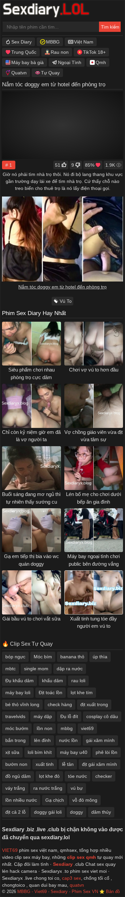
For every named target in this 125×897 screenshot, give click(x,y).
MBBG (53, 41)
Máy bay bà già (27, 62)
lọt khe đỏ (49, 776)
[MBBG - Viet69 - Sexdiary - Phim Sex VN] (51, 11)
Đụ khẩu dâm (19, 680)
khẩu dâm (52, 680)
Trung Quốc (23, 52)
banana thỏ (72, 656)
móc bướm (16, 728)
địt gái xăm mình (99, 764)
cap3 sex (71, 878)
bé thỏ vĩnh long (22, 704)
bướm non (16, 764)
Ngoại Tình (69, 62)
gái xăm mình (100, 740)
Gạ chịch (54, 800)
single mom (36, 668)
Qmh (101, 62)
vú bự (77, 788)
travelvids (15, 716)
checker (103, 776)
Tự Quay (50, 72)
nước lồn (68, 740)
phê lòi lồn (106, 752)
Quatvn (19, 72)
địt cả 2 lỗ (15, 812)
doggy (76, 812)
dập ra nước (70, 668)
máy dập (43, 716)
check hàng (60, 704)
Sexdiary (63, 864)
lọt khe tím (82, 692)
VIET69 (10, 850)
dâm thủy (101, 812)
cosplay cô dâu (102, 716)
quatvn (77, 885)
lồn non (44, 728)
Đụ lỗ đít (69, 716)
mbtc (10, 668)
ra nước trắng (47, 788)
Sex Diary (21, 41)
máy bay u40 (73, 752)
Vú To (66, 301)
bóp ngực (15, 656)
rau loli (78, 680)
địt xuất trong (94, 704)
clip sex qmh (81, 857)
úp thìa (100, 656)
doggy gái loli (48, 812)
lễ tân (68, 764)
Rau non (60, 52)
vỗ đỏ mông (84, 800)
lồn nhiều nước (21, 800)
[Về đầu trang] (105, 879)
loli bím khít (40, 752)
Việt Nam (83, 41)
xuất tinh (45, 764)
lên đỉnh (42, 740)
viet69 (87, 728)
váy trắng (15, 788)
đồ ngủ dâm (18, 776)
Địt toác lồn (50, 692)
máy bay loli (17, 692)
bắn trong (15, 740)
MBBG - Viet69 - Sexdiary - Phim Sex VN (57, 891)
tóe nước (77, 776)
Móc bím (43, 656)
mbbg (67, 728)
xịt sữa (12, 752)
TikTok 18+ (94, 52)
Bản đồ (113, 891)
